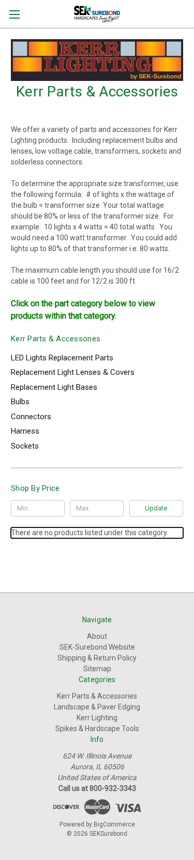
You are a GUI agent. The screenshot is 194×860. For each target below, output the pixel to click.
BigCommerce (114, 824)
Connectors (31, 416)
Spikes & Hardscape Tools (97, 728)
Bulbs (20, 401)
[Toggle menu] (14, 14)
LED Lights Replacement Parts (62, 357)
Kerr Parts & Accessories (97, 696)
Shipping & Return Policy (97, 658)
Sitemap (97, 669)
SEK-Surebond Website (97, 647)
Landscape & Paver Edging (97, 707)
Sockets (25, 446)
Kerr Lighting (97, 718)
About (97, 636)
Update (156, 508)
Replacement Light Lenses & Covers (73, 372)
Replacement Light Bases (54, 387)
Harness (25, 431)
